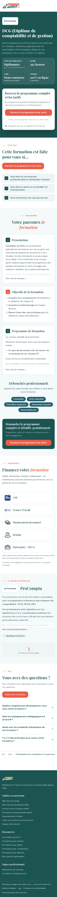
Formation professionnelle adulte (17, 812)
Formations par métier (12, 845)
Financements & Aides (12, 816)
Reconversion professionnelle (15, 805)
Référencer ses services (13, 869)
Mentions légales (9, 888)
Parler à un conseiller (15, 694)
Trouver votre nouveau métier (15, 808)
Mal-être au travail (10, 801)
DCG (10, 754)
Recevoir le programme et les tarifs (28, 112)
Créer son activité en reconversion (17, 820)
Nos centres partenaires (13, 856)
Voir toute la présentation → (15, 629)
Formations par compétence (15, 849)
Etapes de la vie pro (11, 824)
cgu (19, 888)
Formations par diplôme (13, 852)
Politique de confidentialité (35, 888)
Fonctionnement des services (14, 893)
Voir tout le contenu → (16, 278)
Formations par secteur (13, 841)
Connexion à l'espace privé (14, 873)
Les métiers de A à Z (11, 837)
